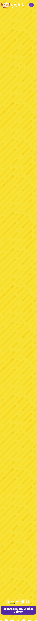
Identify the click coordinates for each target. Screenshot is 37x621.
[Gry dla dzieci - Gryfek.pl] (12, 5)
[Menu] (31, 5)
